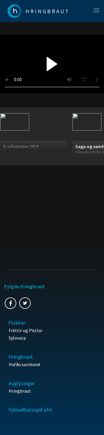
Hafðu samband (24, 364)
